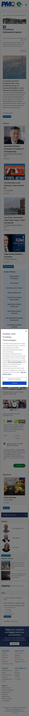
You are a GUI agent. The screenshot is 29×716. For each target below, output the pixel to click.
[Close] (26, 331)
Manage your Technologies (14, 379)
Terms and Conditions (15, 362)
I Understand (15, 383)
